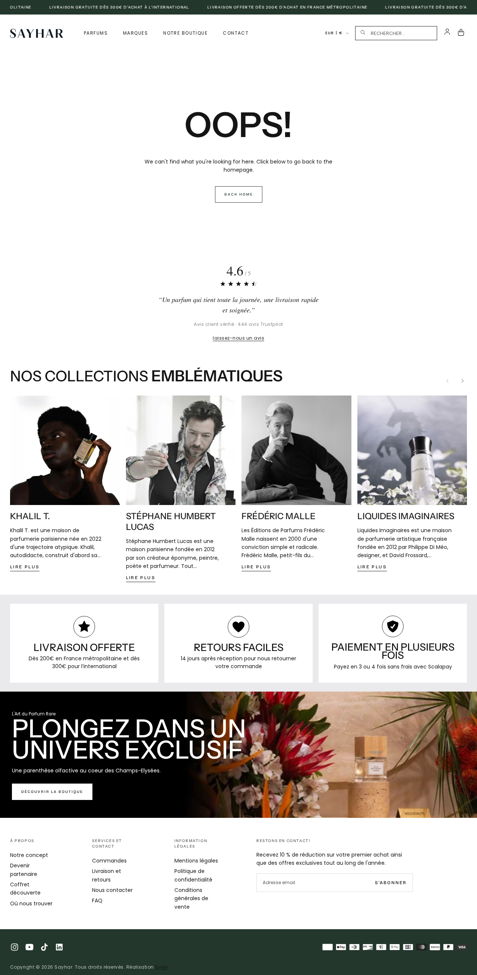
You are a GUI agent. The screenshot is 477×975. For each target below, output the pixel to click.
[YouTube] (29, 947)
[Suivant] (462, 381)
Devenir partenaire (23, 869)
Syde (161, 967)
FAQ (97, 900)
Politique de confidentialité (193, 875)
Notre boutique (185, 33)
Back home (238, 194)
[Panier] (462, 33)
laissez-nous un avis (238, 338)
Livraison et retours (106, 875)
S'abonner (391, 882)
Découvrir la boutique (52, 792)
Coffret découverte (25, 888)
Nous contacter (112, 890)
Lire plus (25, 566)
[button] (396, 33)
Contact (236, 33)
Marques (135, 33)
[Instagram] (14, 947)
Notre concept (29, 855)
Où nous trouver (31, 903)
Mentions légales (196, 860)
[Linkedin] (59, 947)
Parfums (96, 33)
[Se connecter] (447, 33)
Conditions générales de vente (191, 898)
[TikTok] (44, 947)
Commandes (109, 860)
